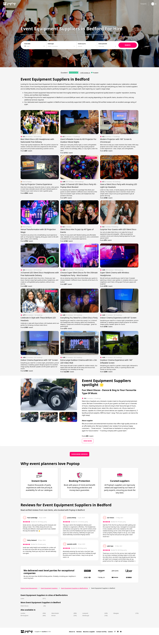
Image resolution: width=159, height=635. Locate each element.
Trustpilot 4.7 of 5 (43, 631)
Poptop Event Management (29, 588)
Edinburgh (85, 615)
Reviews (79, 632)
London (23, 613)
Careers (110, 632)
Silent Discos (24, 606)
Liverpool (85, 613)
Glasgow (116, 613)
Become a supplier (89, 632)
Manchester (55, 613)
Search (144, 4)
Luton (22, 598)
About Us (72, 632)
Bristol (53, 615)
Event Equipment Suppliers (49, 588)
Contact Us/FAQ (101, 632)
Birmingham (24, 615)
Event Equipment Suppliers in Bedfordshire (74, 588)
